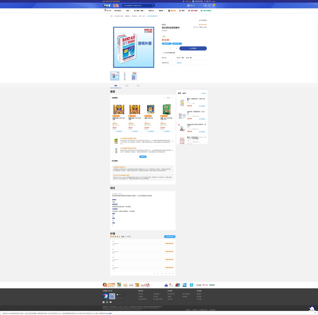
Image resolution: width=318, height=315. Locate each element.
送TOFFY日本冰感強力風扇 (177, 43)
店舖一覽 (208, 1)
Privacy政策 (108, 313)
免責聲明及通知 (203, 310)
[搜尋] (152, 5)
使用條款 (188, 310)
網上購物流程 (171, 294)
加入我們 (155, 296)
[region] (159, 313)
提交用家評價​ (169, 236)
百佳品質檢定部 (142, 299)
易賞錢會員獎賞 (199, 1)
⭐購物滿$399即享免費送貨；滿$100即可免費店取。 (114, 1)
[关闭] (315, 313)
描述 (127, 86)
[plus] (176, 48)
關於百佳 (140, 294)
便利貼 (164, 24)
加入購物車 (193, 48)
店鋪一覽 (170, 299)
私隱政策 (194, 310)
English (213, 1)
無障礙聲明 (212, 310)
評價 (138, 86)
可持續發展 (156, 294)
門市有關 (199, 299)
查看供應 (179, 62)
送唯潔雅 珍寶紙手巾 (167, 43)
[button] (194, 5)
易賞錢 (169, 296)
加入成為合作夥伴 (158, 299)
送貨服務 (184, 296)
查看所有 (143, 156)
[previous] (154, 273)
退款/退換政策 (186, 294)
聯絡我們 (199, 294)
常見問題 (199, 296)
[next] (172, 97)
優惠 (115, 86)
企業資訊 (140, 296)
